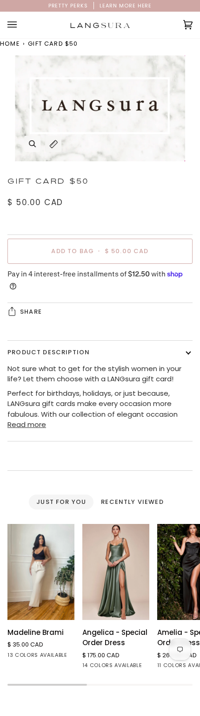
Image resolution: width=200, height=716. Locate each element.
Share (31, 311)
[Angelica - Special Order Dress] (115, 572)
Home (10, 43)
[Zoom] (32, 144)
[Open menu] (21, 25)
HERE (145, 5)
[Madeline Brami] (40, 572)
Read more (26, 424)
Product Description (48, 352)
